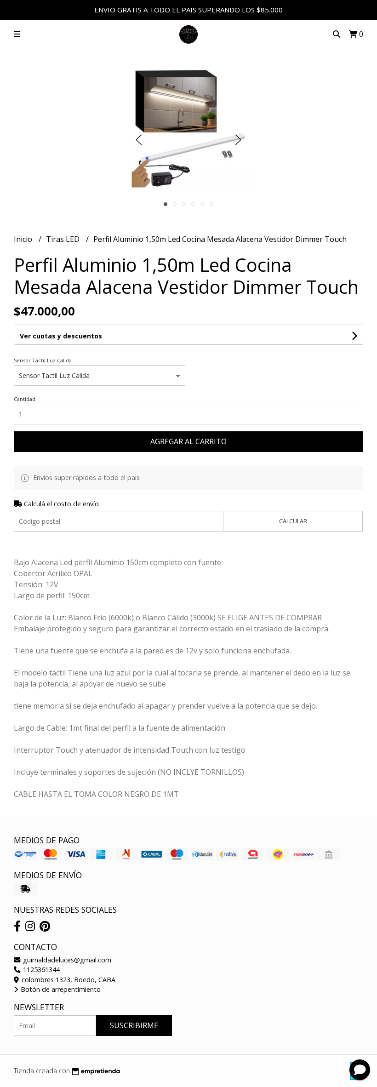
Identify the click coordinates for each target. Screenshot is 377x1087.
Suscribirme (134, 1025)
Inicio (24, 239)
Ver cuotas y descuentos (61, 336)
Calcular (293, 521)
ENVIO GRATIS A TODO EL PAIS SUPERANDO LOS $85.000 (188, 9)
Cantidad (24, 398)
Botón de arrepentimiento (60, 989)
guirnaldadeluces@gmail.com (66, 959)
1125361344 (40, 969)
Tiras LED (63, 239)
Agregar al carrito (188, 441)
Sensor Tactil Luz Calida (43, 360)
